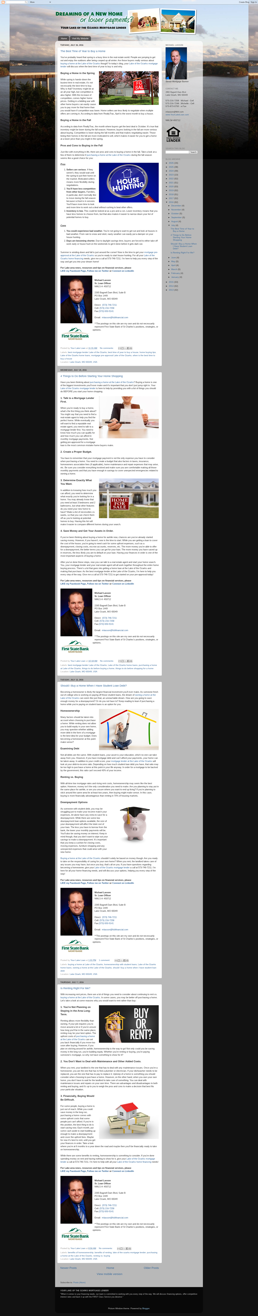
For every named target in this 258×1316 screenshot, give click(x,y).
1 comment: (105, 960)
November (176, 210)
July (173, 225)
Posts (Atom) (79, 1282)
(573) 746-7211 (109, 305)
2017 (171, 198)
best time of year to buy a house (123, 352)
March (174, 269)
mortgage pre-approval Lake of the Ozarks (111, 355)
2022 (171, 179)
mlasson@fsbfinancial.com (115, 317)
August (174, 221)
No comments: (107, 348)
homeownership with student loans (120, 964)
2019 (171, 190)
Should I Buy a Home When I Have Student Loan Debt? (93, 685)
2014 (171, 286)
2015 (171, 282)
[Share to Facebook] (128, 348)
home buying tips (148, 352)
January (175, 277)
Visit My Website (80, 38)
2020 (171, 186)
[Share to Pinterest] (130, 348)
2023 (171, 175)
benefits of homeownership (80, 1252)
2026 (171, 163)
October (175, 213)
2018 (171, 194)
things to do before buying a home (98, 668)
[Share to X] (125, 348)
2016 (171, 202)
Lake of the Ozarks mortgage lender (78, 388)
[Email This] (119, 348)
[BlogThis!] (122, 348)
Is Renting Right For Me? (75, 988)
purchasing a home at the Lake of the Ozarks (109, 155)
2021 (171, 183)
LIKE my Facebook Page (73, 271)
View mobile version (109, 1274)
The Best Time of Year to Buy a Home (82, 51)
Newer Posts (68, 1267)
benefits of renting (103, 1252)
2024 (171, 171)
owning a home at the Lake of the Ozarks (92, 968)
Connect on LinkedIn (123, 271)
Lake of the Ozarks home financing (134, 1162)
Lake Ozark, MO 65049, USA (83, 362)
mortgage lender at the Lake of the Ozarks (131, 761)
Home (64, 38)
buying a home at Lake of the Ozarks (85, 964)
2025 (171, 167)
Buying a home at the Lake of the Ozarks (80, 858)
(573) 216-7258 (106, 308)
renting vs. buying (101, 1256)
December (176, 206)
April (173, 265)
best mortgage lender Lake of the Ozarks (87, 352)
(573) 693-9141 (106, 311)
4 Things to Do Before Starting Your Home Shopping (91, 376)
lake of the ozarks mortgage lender (129, 1252)
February (176, 273)
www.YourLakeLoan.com (177, 115)
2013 (171, 290)
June (173, 257)
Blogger (145, 1308)
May (173, 261)
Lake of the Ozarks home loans (75, 355)
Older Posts (151, 1267)
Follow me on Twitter (98, 271)
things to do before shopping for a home (134, 668)
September (176, 217)
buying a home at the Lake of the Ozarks (80, 63)
